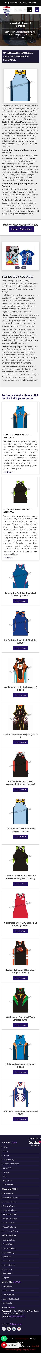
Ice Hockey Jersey (9, 1214)
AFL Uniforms (8, 1193)
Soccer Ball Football (10, 1299)
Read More (7, 472)
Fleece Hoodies (8, 1261)
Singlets (5, 1277)
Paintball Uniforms (10, 1223)
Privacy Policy (8, 1159)
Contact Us (7, 1168)
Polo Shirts (7, 1269)
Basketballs (7, 1286)
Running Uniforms (10, 1231)
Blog (4, 1176)
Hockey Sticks (8, 1295)
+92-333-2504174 (16, 1316)
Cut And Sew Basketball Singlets (17, 510)
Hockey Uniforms (9, 1210)
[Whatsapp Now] (4, 1338)
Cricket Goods (8, 1290)
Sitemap (5, 1172)
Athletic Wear (8, 1244)
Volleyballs (7, 1303)
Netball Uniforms (9, 1218)
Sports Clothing (8, 1240)
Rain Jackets (7, 1273)
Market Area (7, 1185)
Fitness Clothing (9, 1248)
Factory (5, 1155)
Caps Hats (6, 1256)
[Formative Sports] (6, 11)
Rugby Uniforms (9, 1227)
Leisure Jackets (8, 1265)
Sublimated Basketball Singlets (17, 436)
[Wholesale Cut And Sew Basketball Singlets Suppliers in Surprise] (20, 492)
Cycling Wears (8, 1206)
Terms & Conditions (10, 1164)
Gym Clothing (8, 1252)
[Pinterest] (19, 1329)
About (5, 1151)
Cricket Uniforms (9, 1202)
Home (5, 1147)
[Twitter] (9, 1329)
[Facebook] (4, 1329)
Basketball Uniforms (10, 1197)
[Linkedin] (14, 1329)
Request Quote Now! (21, 229)
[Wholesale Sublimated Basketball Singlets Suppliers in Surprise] (20, 417)
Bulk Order (7, 1180)
